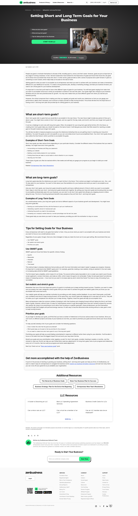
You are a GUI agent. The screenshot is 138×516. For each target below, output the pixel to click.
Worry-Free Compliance (65, 480)
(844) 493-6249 (95, 2)
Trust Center (105, 489)
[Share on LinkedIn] (29, 436)
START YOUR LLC (49, 42)
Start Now (84, 459)
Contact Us (105, 482)
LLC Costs (62, 491)
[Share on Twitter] (32, 436)
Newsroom (83, 484)
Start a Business (37, 10)
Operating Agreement (65, 482)
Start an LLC (113, 2)
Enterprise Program (86, 494)
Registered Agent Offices (87, 498)
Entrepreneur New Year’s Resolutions (42, 165)
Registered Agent (63, 477)
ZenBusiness (28, 10)
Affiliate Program (85, 491)
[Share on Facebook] (35, 436)
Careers (83, 477)
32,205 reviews (72, 57)
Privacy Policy (106, 487)
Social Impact (84, 480)
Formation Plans (63, 475)
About (82, 475)
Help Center (105, 480)
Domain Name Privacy (65, 498)
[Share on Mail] (38, 436)
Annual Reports (63, 484)
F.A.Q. (103, 477)
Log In (104, 2)
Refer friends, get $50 (86, 496)
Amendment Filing (64, 494)
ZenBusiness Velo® (64, 487)
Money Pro (62, 489)
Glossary (104, 491)
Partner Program (85, 489)
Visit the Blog (84, 487)
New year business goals (48, 346)
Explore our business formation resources (82, 364)
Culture (83, 482)
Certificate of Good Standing (66, 496)
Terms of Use (105, 484)
